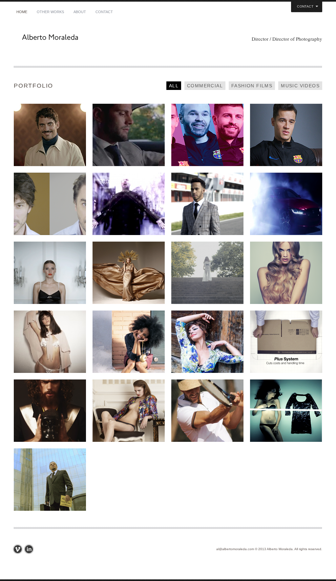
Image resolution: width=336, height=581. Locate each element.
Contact (104, 12)
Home (21, 12)
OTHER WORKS (50, 12)
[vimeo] (19, 549)
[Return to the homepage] (92, 39)
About (80, 12)
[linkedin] (30, 549)
